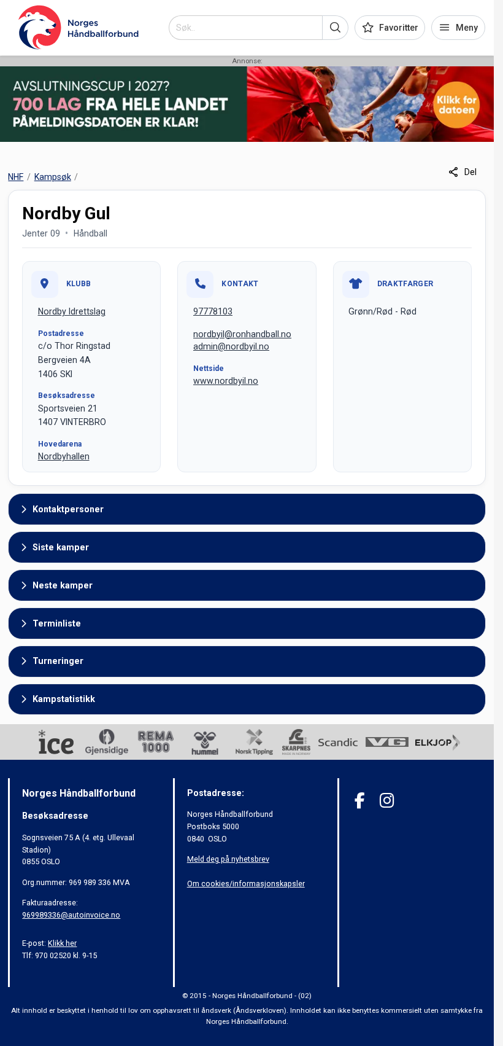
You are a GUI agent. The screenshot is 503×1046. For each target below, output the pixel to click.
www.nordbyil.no (225, 381)
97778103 (212, 311)
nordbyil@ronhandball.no (242, 334)
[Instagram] (387, 800)
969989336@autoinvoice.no (71, 914)
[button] (335, 27)
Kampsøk (52, 177)
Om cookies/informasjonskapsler (246, 883)
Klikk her (62, 943)
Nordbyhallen (64, 456)
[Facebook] (359, 800)
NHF (15, 177)
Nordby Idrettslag (72, 311)
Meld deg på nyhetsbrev (228, 859)
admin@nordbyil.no (231, 346)
